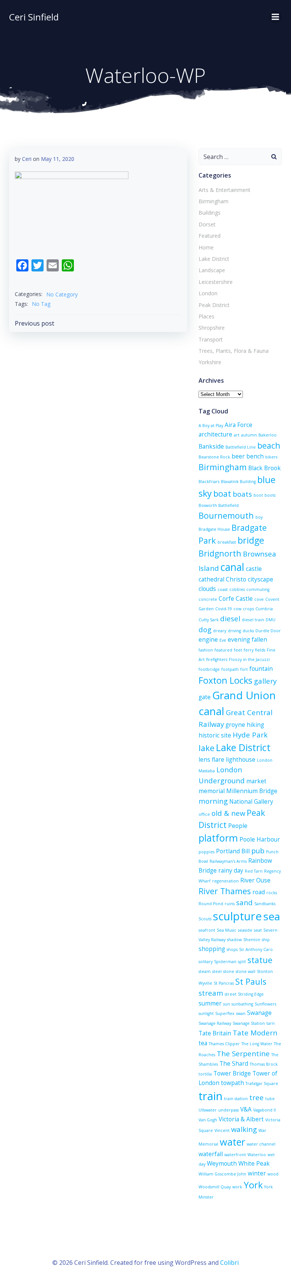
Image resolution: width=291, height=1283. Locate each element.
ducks (248, 630)
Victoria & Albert (241, 1119)
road (258, 892)
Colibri (229, 1262)
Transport (211, 339)
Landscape (212, 270)
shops (232, 949)
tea (203, 1043)
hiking (255, 724)
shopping (212, 949)
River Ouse (255, 880)
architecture (215, 434)
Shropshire (212, 327)
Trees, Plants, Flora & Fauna (234, 350)
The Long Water (256, 1043)
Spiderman (225, 961)
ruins (230, 903)
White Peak (254, 1163)
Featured (210, 235)
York (253, 1185)
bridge (251, 540)
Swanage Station (249, 1023)
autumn (249, 435)
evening (239, 639)
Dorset (207, 224)
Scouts (205, 918)
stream (211, 993)
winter (257, 1173)
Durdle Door (268, 630)
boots (269, 495)
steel (217, 971)
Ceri (26, 158)
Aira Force (238, 425)
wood (273, 1174)
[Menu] (275, 17)
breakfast (226, 542)
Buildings (210, 212)
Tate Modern (255, 1032)
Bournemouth (226, 515)
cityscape (260, 579)
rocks (271, 892)
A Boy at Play (211, 425)
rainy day (230, 870)
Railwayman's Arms (228, 861)
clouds (207, 589)
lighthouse (240, 759)
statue (259, 959)
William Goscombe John (222, 1174)
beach (268, 445)
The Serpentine (243, 1053)
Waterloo (256, 1154)
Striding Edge (251, 994)
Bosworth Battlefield (219, 505)
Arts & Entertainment (224, 189)
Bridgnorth (220, 553)
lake (206, 747)
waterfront (235, 1154)
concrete (208, 599)
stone (228, 971)
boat (222, 493)
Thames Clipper (224, 1043)
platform (218, 837)
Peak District (214, 305)
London (208, 293)
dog (205, 629)
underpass (228, 1110)
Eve (222, 640)
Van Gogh (208, 1119)
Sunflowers (265, 1004)
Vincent (222, 1130)
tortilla (205, 1074)
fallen (259, 639)
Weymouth (222, 1163)
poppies (206, 851)
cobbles (237, 589)
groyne (235, 724)
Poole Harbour (259, 839)
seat (258, 930)
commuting (257, 589)
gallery (265, 681)
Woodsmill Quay (215, 1186)
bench (255, 456)
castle (254, 568)
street (230, 994)
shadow (234, 939)
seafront (207, 930)
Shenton (251, 939)
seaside (245, 930)
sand (244, 902)
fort (244, 669)
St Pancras (224, 983)
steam (205, 971)
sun (226, 1004)
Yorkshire (210, 362)
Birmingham (213, 201)
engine (208, 639)
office (204, 814)
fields (260, 650)
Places (206, 316)
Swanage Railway (215, 1023)
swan (241, 1013)
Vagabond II (264, 1110)
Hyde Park (250, 734)
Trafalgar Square (262, 1083)
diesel (230, 618)
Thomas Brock (264, 1064)
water (232, 1141)
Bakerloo (267, 435)
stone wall (245, 971)
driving (234, 630)
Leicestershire (216, 281)
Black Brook (264, 468)
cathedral (211, 579)
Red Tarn (254, 871)
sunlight (206, 1013)
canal (232, 567)
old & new (228, 813)
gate (205, 697)
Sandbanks (264, 903)
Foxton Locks (225, 680)
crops (248, 608)
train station (236, 1098)
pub (257, 850)
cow (237, 608)
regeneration (225, 881)
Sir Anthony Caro (256, 949)
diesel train (253, 619)
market (256, 781)
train (210, 1096)
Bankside (211, 446)
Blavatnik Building (238, 481)
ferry (248, 650)
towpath (232, 1083)
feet (238, 650)
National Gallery (251, 801)
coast (222, 589)
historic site (215, 735)
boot (258, 495)
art (236, 435)
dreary (219, 630)
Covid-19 (223, 608)
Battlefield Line (240, 447)
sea (271, 916)
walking (244, 1129)
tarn (270, 1023)
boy (259, 517)
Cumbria (264, 608)
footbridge (209, 669)
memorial (212, 791)
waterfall (211, 1154)
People (237, 826)
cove (259, 599)
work (237, 1186)
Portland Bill (233, 851)
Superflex (225, 1013)
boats (242, 494)
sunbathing (242, 1004)
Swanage (259, 1013)
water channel (261, 1144)
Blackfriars (209, 481)
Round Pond (211, 903)
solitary (206, 961)
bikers (271, 457)
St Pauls (250, 981)
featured (223, 650)
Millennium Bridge (251, 791)
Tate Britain (215, 1033)
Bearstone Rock (214, 457)
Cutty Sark (209, 619)
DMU (270, 619)
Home (206, 247)
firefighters (216, 659)
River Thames (225, 890)
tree (256, 1097)
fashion (206, 650)
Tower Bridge (232, 1073)
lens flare (211, 759)
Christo (236, 579)
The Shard (233, 1063)
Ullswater (208, 1110)
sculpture (237, 916)
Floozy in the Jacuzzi (249, 659)
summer (210, 1003)
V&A (246, 1109)
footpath (230, 669)
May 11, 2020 (57, 158)
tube (270, 1098)
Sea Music (226, 930)
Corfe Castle (236, 598)
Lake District (214, 258)
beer (238, 456)
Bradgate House (214, 529)
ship (266, 939)
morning (213, 801)
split (242, 961)
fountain (261, 668)
